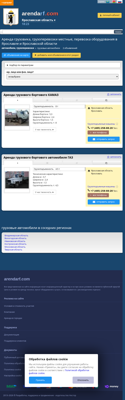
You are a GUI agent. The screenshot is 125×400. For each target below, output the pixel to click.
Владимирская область (16, 235)
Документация (11, 334)
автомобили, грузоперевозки (18, 48)
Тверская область (13, 249)
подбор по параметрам (21, 65)
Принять (40, 380)
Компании (9, 311)
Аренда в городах (13, 318)
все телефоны (97, 132)
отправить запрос (103, 139)
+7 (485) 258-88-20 (99, 127)
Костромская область (16, 243)
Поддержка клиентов (15, 340)
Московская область (15, 246)
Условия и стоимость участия (19, 305)
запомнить (113, 94)
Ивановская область (15, 241)
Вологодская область (16, 238)
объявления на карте (17, 55)
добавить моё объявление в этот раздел (58, 55)
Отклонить (83, 380)
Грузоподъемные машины (98, 123)
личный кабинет (111, 15)
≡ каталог (7, 2)
